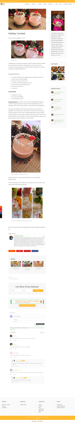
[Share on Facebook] (34, 251)
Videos (44, 4)
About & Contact (6, 404)
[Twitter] (44, 236)
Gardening (41, 409)
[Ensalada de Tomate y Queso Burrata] (54, 70)
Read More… (58, 55)
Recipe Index (23, 404)
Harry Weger (21, 361)
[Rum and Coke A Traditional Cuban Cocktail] (27, 264)
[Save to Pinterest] (27, 251)
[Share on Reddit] (11, 251)
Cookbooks (59, 404)
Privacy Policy (3, 1)
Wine (40, 412)
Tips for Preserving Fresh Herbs (14, 278)
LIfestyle (50, 4)
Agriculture (41, 410)
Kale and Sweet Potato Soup (13, 279)
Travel (40, 4)
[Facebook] (43, 236)
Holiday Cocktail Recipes (16, 267)
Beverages (11, 277)
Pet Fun (33, 4)
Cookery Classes (61, 407)
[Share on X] (1, 217)
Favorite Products (61, 406)
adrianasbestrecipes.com (34, 237)
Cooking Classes (68, 4)
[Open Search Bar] (73, 4)
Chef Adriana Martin (18, 236)
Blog (57, 4)
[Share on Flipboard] (19, 251)
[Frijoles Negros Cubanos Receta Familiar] (54, 77)
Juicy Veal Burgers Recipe (59, 114)
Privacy (3, 406)
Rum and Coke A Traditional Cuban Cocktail (27, 268)
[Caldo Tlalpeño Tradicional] (61, 70)
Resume (8, 1)
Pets (40, 407)
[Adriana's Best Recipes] (3, 4)
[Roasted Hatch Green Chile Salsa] (61, 77)
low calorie (21, 184)
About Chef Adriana (15, 1)
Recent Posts (14, 233)
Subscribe (4, 407)
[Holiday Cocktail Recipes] (16, 264)
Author (10, 233)
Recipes (27, 4)
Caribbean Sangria (38, 267)
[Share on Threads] (1, 215)
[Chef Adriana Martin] (11, 239)
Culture (40, 406)
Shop (60, 4)
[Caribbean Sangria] (38, 264)
